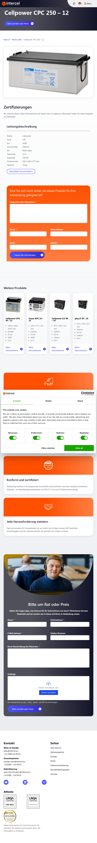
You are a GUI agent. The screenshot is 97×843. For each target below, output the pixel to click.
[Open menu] (87, 3)
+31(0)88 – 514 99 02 (12, 764)
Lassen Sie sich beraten (24, 255)
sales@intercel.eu (11, 750)
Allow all (79, 448)
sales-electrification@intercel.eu (17, 772)
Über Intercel (55, 747)
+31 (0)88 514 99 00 (12, 754)
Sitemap (53, 774)
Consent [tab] (17, 401)
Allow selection (48, 448)
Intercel (7, 39)
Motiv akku (17, 39)
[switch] (36, 438)
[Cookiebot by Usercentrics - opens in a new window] (83, 394)
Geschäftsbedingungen (59, 769)
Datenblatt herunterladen (20, 171)
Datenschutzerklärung (59, 765)
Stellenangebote (57, 752)
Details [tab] (48, 401)
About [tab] (80, 401)
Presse (53, 760)
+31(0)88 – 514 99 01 (12, 775)
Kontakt (53, 756)
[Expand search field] (74, 3)
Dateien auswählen (48, 692)
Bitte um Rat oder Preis (18, 23)
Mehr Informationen (12, 350)
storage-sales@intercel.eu (14, 761)
